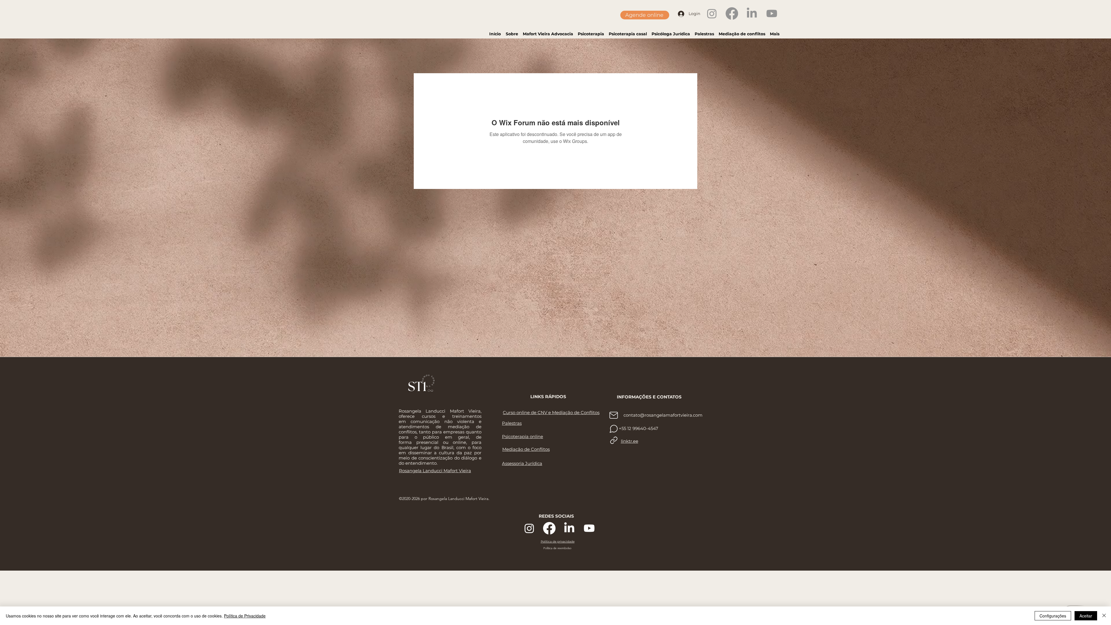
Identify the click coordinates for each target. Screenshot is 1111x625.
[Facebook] (732, 13)
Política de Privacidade (245, 616)
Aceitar (1085, 616)
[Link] (613, 440)
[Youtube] (772, 13)
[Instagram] (712, 13)
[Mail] (613, 415)
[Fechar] (1104, 615)
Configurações (1053, 616)
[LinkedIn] (752, 13)
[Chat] (613, 429)
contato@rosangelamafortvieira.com (662, 415)
